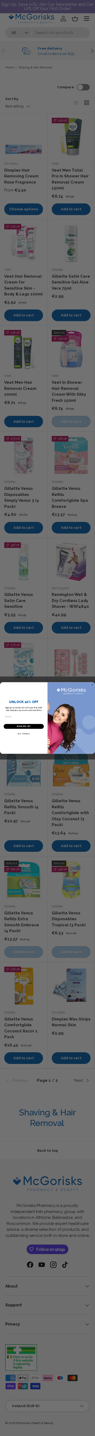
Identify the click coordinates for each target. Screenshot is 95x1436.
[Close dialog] (92, 684)
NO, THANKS (24, 734)
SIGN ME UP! (24, 726)
